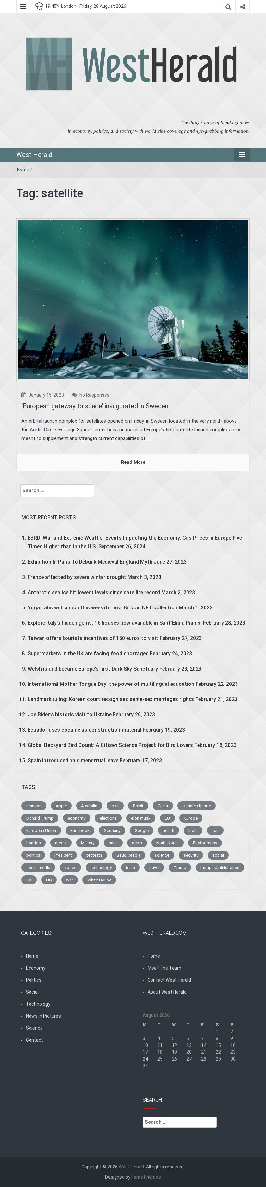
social (218, 855)
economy (76, 818)
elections (108, 818)
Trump (180, 867)
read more (133, 462)
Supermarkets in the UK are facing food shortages (88, 653)
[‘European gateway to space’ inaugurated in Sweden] (133, 299)
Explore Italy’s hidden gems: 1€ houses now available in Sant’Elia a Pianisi (115, 623)
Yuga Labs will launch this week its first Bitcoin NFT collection (102, 608)
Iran (215, 830)
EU (167, 818)
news (137, 843)
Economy (35, 968)
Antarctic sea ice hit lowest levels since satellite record (94, 592)
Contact (34, 1040)
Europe (191, 818)
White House (99, 880)
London (33, 843)
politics (33, 855)
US (49, 880)
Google (142, 830)
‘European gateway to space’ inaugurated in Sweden (94, 406)
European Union (41, 830)
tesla (130, 867)
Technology (38, 1004)
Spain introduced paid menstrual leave (73, 760)
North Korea (167, 843)
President (63, 855)
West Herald (34, 155)
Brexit (138, 805)
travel (154, 867)
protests (94, 855)
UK (29, 880)
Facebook (80, 830)
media (61, 843)
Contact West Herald (169, 980)
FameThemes (146, 1177)
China (163, 805)
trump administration (219, 867)
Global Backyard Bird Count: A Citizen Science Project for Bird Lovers (110, 745)
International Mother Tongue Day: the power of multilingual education (111, 684)
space (70, 867)
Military (87, 843)
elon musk (141, 818)
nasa (113, 843)
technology (101, 867)
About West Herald (167, 992)
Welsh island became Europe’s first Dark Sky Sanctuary (93, 669)
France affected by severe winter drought (77, 577)
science (162, 855)
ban (115, 805)
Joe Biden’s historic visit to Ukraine (70, 714)
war (69, 880)
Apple (61, 805)
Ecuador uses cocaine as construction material (84, 730)
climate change (196, 805)
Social (32, 992)
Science (34, 1028)
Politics (34, 980)
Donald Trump (40, 818)
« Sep (148, 1079)
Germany (112, 830)
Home (23, 169)
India (193, 830)
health (168, 830)
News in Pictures (43, 1016)
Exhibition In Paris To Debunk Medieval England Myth (90, 562)
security (191, 855)
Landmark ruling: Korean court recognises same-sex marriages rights (111, 699)
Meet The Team (164, 968)
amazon (34, 805)
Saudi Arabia (128, 855)
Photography (205, 843)
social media (38, 867)
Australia (89, 805)
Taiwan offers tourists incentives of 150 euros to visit (93, 638)
